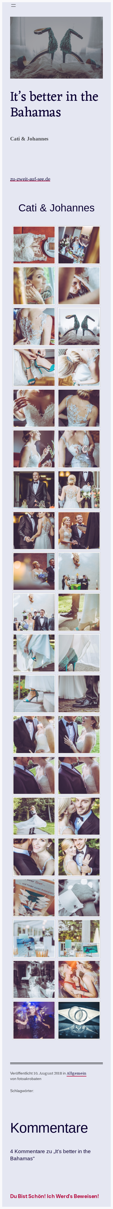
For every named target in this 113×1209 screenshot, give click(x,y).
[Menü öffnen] (13, 5)
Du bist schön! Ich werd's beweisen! (54, 1196)
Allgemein (76, 1073)
